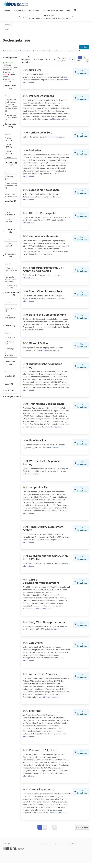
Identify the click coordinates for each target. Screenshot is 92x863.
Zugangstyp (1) (9, 255)
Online (11, 376)
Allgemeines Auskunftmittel (11, 196)
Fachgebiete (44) (9, 86)
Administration (74, 844)
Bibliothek (8, 25)
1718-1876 (8, 146)
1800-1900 (8, 152)
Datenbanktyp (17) (10, 163)
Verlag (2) (8, 384)
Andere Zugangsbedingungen (14, 269)
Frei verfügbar (8, 64)
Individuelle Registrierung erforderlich (10, 279)
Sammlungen (34, 10)
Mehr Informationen (60, 119)
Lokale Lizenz (9, 220)
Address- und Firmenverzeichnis (12, 185)
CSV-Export (79, 59)
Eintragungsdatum (10, 396)
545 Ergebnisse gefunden (25, 59)
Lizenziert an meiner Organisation (10, 69)
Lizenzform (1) (9, 230)
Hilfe (68, 10)
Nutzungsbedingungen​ (53, 10)
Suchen (7, 10)
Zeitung (9, 178)
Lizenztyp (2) (9, 201)
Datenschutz (59, 844)
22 (87, 61)
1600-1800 (8, 139)
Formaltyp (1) (9, 362)
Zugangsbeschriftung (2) (10, 293)
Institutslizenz (10, 310)
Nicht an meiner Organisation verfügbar (9, 77)
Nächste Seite (82, 827)
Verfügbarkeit (10, 57)
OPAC (6, 29)
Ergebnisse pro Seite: (62, 59)
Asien (10, 348)
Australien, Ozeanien (9, 357)
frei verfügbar (10, 316)
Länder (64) (9, 326)
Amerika (9, 343)
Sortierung (38, 59)
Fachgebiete (19, 10)
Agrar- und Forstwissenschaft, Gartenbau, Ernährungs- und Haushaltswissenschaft (14, 105)
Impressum (44, 844)
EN (75, 10)
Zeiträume (8, 390)
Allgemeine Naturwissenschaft (12, 117)
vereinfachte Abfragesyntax (20, 51)
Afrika (11, 337)
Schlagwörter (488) (9, 125)
